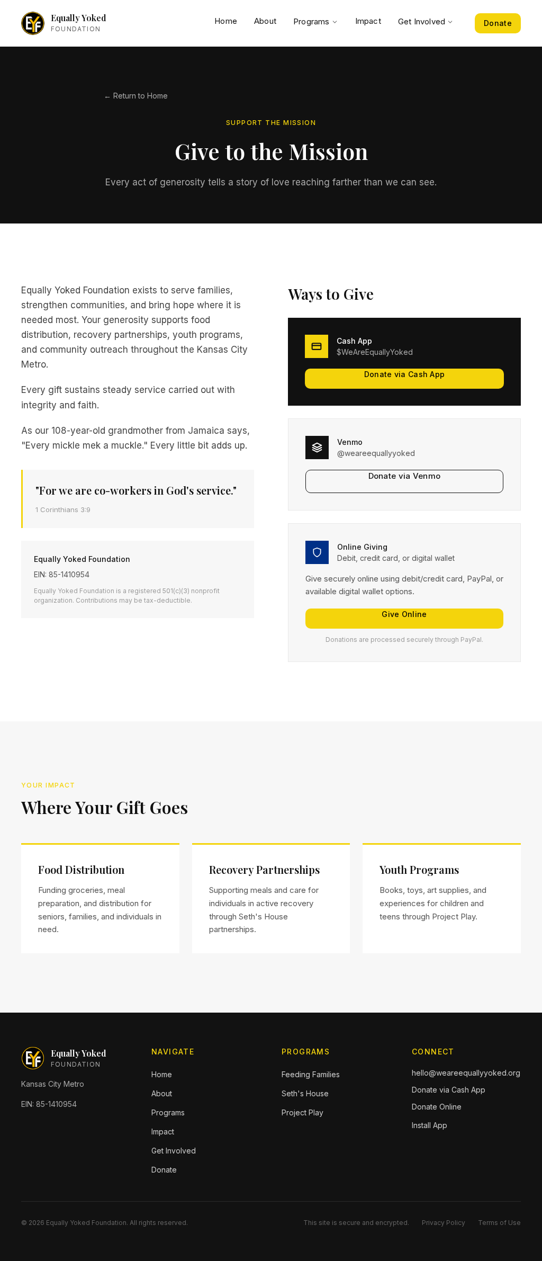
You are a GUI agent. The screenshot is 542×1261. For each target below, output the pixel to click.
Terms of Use (499, 1223)
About (265, 21)
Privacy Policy (443, 1223)
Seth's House (305, 1093)
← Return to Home (136, 95)
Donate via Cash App (404, 374)
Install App (429, 1125)
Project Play (302, 1112)
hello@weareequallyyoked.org (466, 1072)
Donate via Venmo (404, 476)
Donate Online (437, 1106)
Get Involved (421, 21)
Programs (311, 21)
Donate (498, 23)
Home (225, 21)
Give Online (404, 614)
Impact (368, 21)
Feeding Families (311, 1074)
